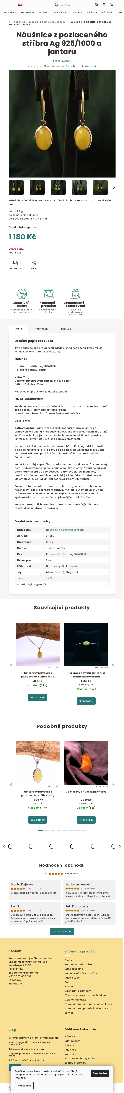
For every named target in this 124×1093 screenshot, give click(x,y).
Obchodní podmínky (77, 991)
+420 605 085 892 (20, 976)
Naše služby (72, 977)
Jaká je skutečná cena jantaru (26, 1060)
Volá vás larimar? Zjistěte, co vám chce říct (34, 1038)
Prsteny (69, 1045)
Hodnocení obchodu (62, 865)
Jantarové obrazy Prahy (79, 1058)
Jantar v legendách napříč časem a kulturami (29, 1043)
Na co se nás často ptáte (80, 973)
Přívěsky (69, 1036)
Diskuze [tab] (66, 328)
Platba (68, 986)
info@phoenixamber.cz (23, 972)
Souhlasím (100, 1073)
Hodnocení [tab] (42, 328)
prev (11, 665)
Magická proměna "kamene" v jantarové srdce (32, 1055)
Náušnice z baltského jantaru (65, 530)
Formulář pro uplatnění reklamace (86, 1008)
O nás (68, 960)
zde (23, 1078)
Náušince (70, 1049)
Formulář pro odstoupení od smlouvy (88, 1004)
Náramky (70, 1054)
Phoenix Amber (62, 61)
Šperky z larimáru (75, 1063)
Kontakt (69, 1013)
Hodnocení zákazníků (78, 964)
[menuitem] (9, 12)
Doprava (69, 982)
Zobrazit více (62, 931)
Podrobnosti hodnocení (81, 66)
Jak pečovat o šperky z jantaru (27, 1049)
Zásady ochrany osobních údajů (85, 995)
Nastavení (24, 1085)
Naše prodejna (73, 969)
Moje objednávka (75, 999)
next (113, 665)
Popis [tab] (18, 328)
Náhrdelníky (72, 1041)
